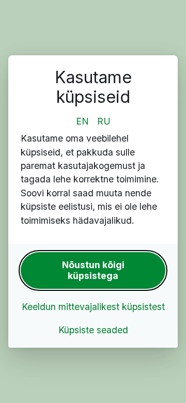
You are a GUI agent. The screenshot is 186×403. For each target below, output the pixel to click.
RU (104, 121)
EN (82, 121)
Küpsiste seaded (93, 329)
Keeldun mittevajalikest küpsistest (93, 306)
